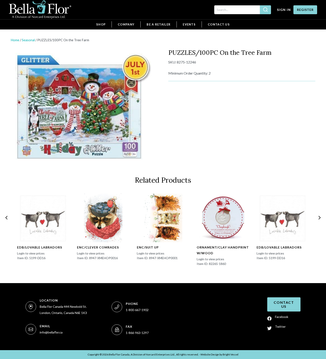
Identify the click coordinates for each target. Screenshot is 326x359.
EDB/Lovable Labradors (39, 247)
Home (15, 40)
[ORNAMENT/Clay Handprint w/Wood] (222, 217)
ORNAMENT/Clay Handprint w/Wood (223, 250)
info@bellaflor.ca (51, 332)
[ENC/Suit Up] (163, 217)
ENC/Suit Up (148, 247)
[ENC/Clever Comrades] (103, 217)
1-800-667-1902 (137, 310)
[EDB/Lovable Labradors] (43, 217)
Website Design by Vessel (219, 354)
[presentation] (6, 217)
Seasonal (28, 40)
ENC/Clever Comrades (98, 247)
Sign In (284, 10)
